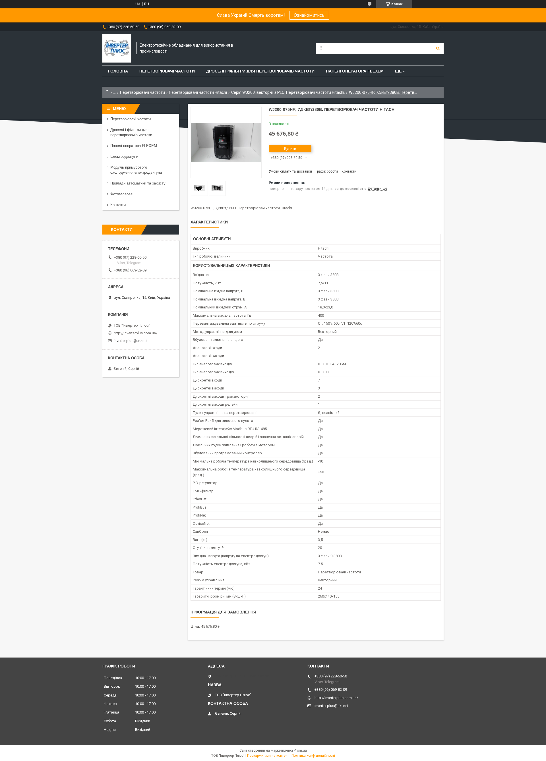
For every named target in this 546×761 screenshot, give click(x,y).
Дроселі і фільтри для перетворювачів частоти (260, 71)
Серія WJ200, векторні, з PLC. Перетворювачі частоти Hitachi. (288, 92)
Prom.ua (300, 750)
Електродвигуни (124, 156)
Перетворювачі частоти (167, 71)
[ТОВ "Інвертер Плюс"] (116, 48)
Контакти (118, 205)
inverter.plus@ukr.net (131, 341)
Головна (118, 71)
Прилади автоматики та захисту (138, 183)
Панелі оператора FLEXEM (355, 71)
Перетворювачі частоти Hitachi (198, 92)
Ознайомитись (309, 15)
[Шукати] (438, 48)
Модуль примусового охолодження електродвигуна (136, 170)
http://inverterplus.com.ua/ (135, 333)
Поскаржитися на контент (268, 756)
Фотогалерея (121, 194)
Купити (290, 148)
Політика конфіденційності (313, 756)
